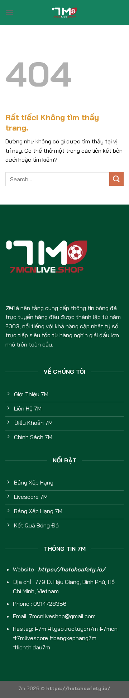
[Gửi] (116, 179)
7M (9, 307)
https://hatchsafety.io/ (71, 569)
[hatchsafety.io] (64, 12)
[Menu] (9, 12)
